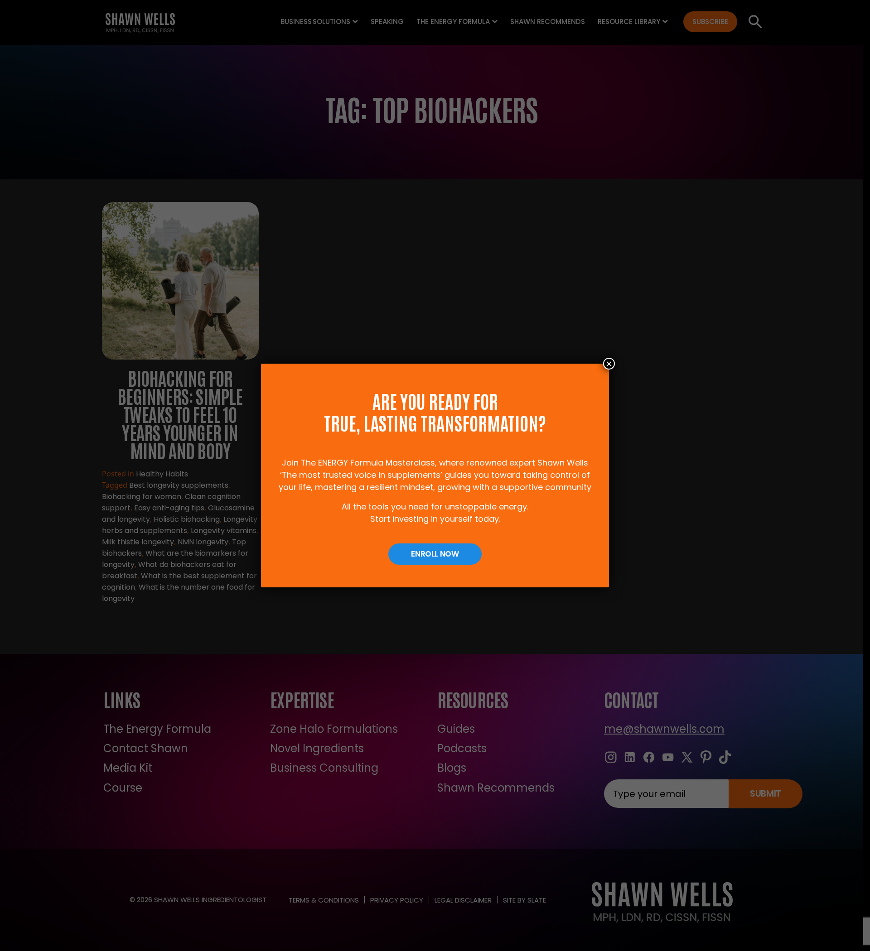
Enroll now (435, 553)
